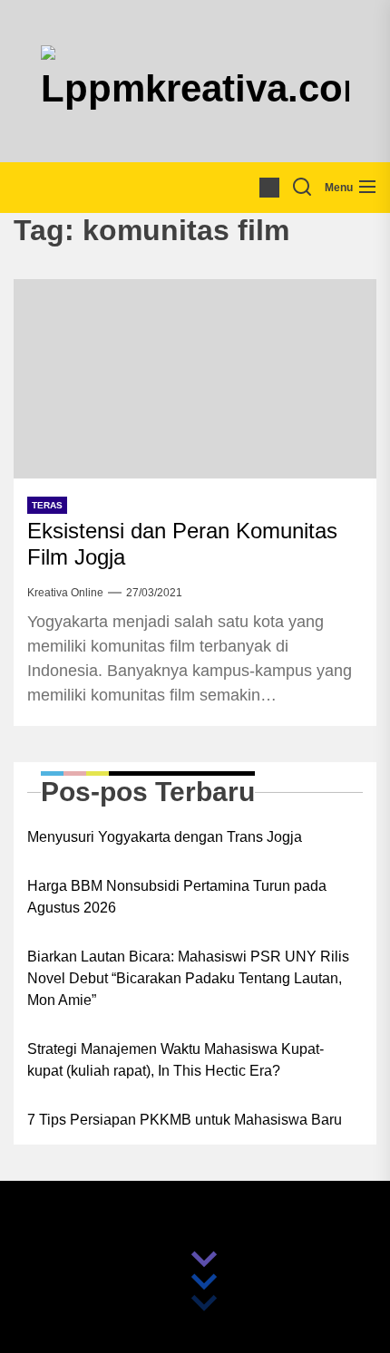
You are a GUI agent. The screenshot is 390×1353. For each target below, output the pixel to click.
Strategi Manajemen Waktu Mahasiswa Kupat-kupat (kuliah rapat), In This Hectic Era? (175, 1059)
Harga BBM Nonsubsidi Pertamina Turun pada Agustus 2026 (177, 896)
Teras (47, 505)
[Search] (302, 187)
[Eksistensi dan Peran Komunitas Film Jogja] (195, 378)
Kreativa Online (65, 592)
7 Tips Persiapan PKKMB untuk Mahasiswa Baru (184, 1119)
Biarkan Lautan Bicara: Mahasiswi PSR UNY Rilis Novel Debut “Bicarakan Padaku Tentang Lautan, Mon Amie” (188, 978)
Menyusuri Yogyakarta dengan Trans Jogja (164, 837)
